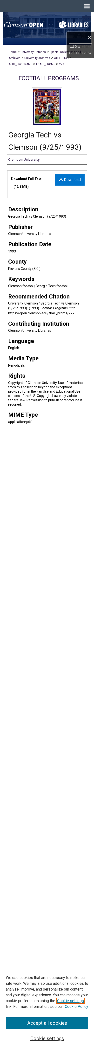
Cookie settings (70, 1000)
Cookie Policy (76, 1006)
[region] (47, 1009)
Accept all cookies (47, 1023)
